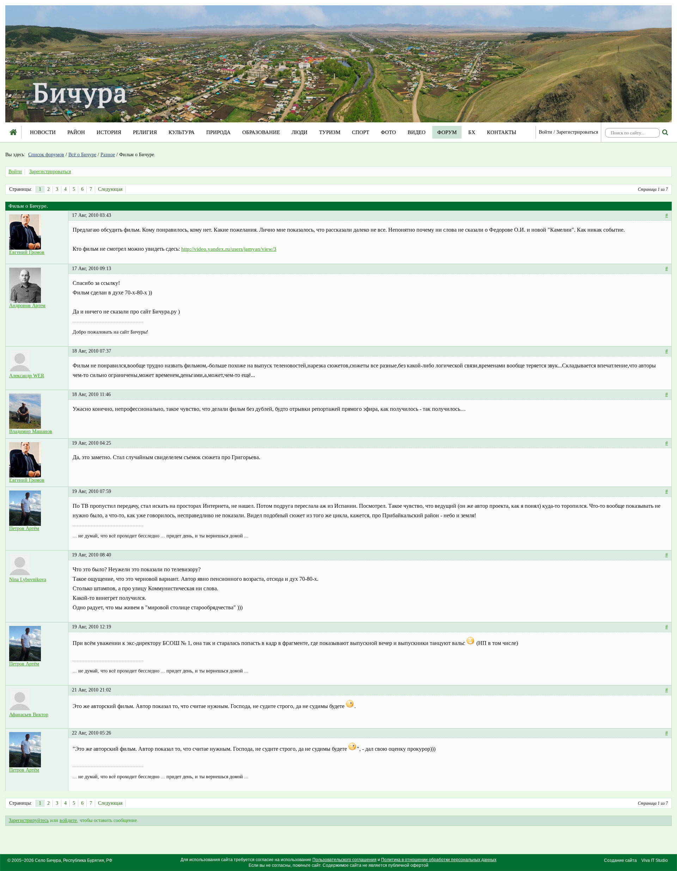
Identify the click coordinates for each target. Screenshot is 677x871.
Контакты (501, 132)
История (109, 132)
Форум (447, 132)
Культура (182, 132)
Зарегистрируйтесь (29, 820)
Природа (218, 132)
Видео (417, 132)
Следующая (110, 189)
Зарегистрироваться (577, 132)
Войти (545, 132)
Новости (43, 132)
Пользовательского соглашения (344, 859)
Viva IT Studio (654, 860)
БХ (471, 132)
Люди (299, 132)
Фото (388, 132)
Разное (107, 154)
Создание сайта (620, 860)
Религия (145, 132)
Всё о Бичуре (82, 154)
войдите (68, 820)
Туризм (329, 132)
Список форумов (46, 154)
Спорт (360, 132)
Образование (261, 132)
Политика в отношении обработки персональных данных (438, 859)
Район (76, 132)
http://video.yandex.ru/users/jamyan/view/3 (228, 249)
